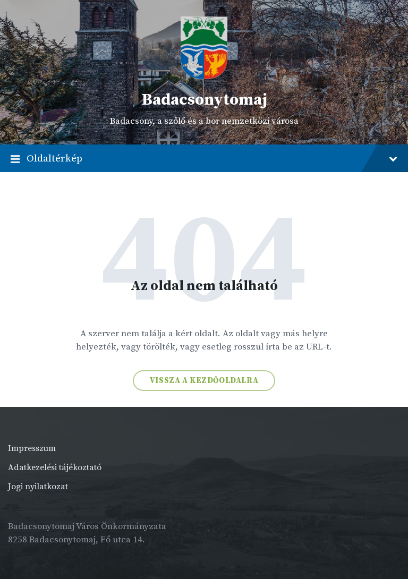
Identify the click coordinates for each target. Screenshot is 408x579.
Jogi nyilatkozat (38, 486)
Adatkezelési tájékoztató (54, 467)
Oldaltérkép (54, 158)
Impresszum (32, 448)
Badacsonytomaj (204, 100)
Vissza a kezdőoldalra (204, 381)
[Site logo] (204, 77)
